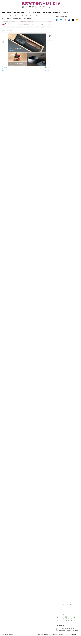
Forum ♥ (65, 12)
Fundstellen (36, 12)
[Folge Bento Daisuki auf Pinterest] (65, 20)
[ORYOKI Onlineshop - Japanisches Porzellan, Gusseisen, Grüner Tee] (67, 630)
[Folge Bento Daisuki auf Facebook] (57, 20)
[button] (78, 12)
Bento (9, 12)
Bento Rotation (67, 604)
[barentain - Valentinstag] (75, 617)
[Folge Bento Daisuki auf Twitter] (61, 19)
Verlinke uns (73, 634)
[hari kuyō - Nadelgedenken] (58, 617)
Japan (28, 12)
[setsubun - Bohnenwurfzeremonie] (63, 615)
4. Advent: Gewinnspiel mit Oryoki (13, 15)
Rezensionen (47, 12)
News (3, 12)
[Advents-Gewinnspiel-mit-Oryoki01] (27, 43)
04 (66, 615)
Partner (67, 634)
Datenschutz (47, 634)
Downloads (56, 12)
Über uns (40, 634)
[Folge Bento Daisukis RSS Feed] (77, 19)
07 (74, 615)
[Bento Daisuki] (40, 5)
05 (69, 615)
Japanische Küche (18, 12)
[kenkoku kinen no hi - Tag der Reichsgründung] (66, 617)
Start (3, 15)
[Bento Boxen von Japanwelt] (67, 628)
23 (60, 621)
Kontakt (61, 634)
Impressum (55, 634)
